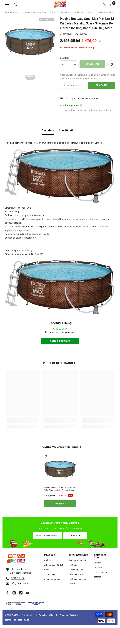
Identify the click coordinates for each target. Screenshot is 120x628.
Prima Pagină (11, 12)
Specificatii (66, 130)
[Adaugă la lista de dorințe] (111, 64)
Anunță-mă (101, 85)
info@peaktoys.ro (20, 583)
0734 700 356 (18, 578)
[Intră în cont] (104, 4)
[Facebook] (7, 593)
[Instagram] (14, 593)
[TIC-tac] (21, 593)
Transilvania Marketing (49, 615)
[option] (30, 41)
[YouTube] (28, 593)
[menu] (7, 4)
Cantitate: (65, 58)
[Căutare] (16, 5)
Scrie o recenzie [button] (60, 340)
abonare (75, 535)
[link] (22, 420)
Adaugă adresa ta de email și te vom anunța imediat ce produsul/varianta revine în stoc (87, 77)
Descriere (48, 130)
